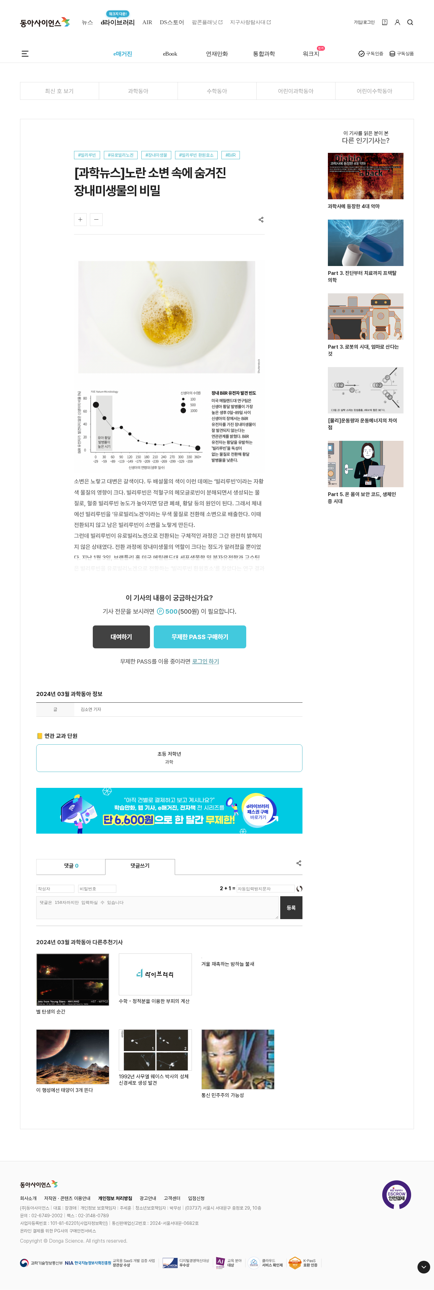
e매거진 (122, 54)
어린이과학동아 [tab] (296, 91)
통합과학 (264, 54)
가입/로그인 (364, 22)
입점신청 (196, 1198)
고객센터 (172, 1198)
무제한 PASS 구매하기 (200, 637)
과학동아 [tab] (138, 91)
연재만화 (217, 54)
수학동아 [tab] (217, 91)
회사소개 (28, 1198)
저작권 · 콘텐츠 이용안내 (67, 1198)
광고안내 (148, 1198)
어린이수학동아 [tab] (374, 91)
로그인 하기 (205, 661)
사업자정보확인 (93, 1223)
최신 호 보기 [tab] (59, 91)
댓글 (71, 866)
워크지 (311, 54)
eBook (170, 54)
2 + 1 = (228, 888)
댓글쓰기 (140, 866)
